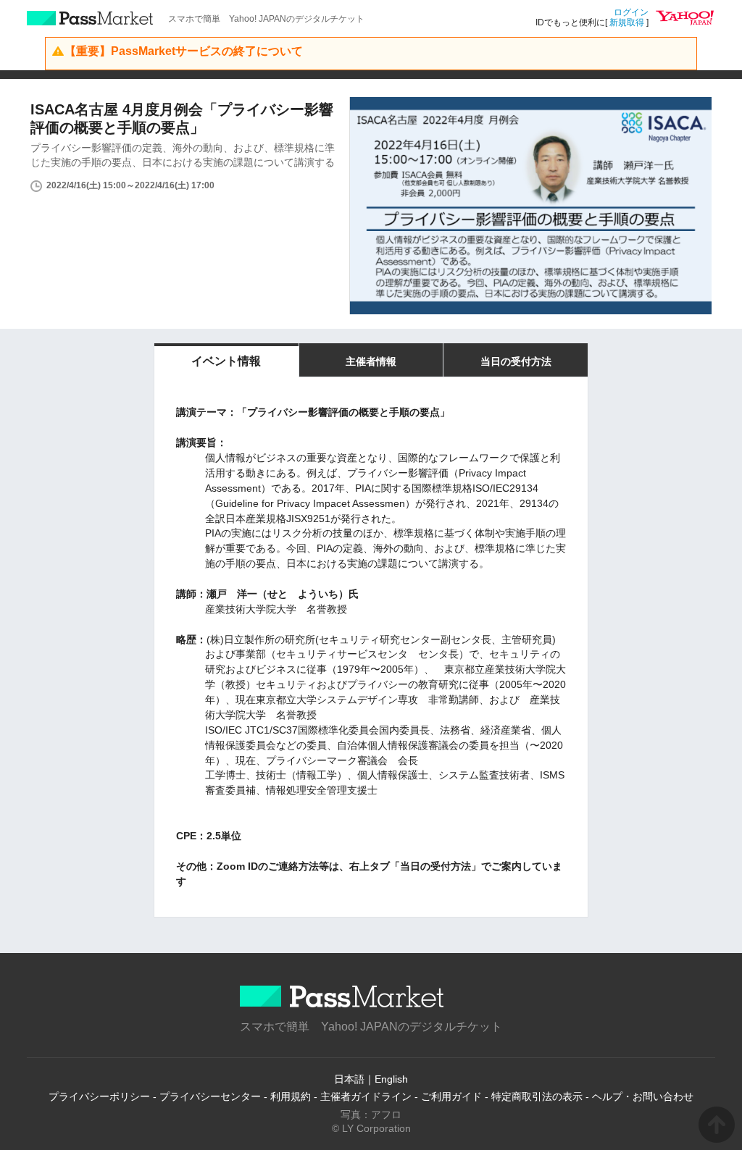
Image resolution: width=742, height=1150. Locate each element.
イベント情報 (226, 361)
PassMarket (90, 18)
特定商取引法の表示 (537, 1096)
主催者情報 (371, 361)
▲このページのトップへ (717, 1125)
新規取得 (626, 22)
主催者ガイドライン (366, 1096)
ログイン (631, 12)
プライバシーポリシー (99, 1096)
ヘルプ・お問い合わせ (642, 1096)
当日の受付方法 (515, 361)
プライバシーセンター (210, 1096)
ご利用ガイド (451, 1096)
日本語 (349, 1079)
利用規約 (290, 1096)
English (391, 1079)
